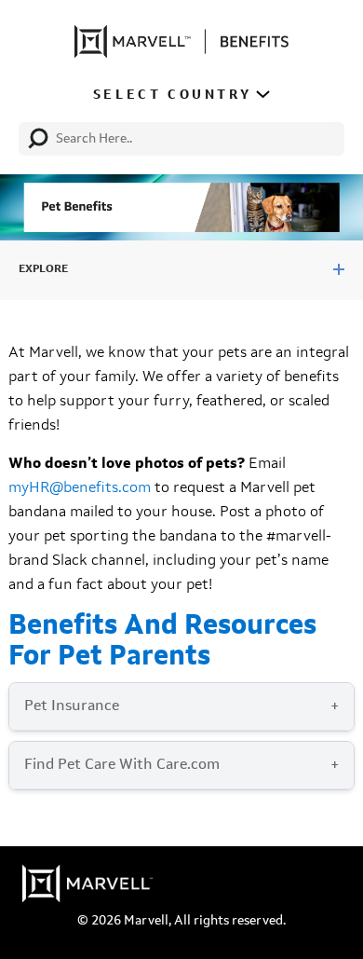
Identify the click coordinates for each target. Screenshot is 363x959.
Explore (43, 269)
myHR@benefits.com (79, 488)
